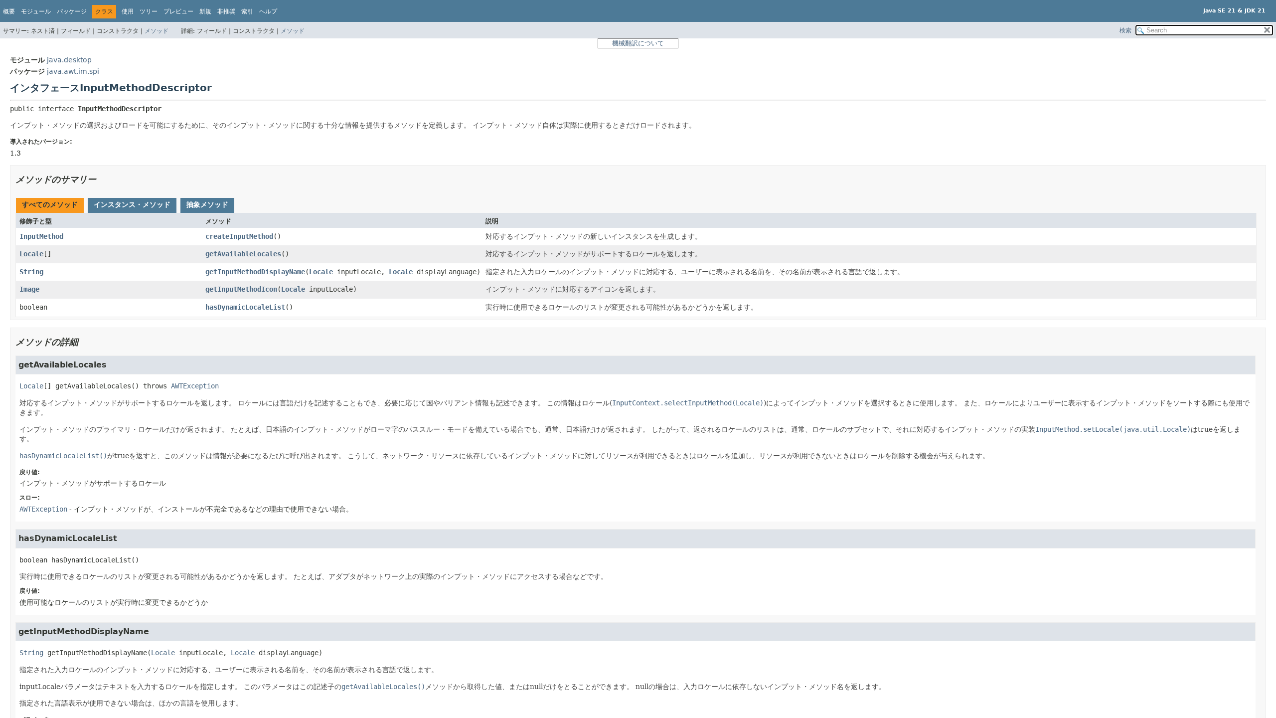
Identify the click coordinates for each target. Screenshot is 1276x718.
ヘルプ (268, 11)
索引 (247, 11)
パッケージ (72, 11)
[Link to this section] (103, 179)
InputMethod (41, 236)
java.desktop (69, 60)
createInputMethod (239, 236)
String (31, 272)
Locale (31, 254)
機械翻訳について (638, 43)
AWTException (195, 386)
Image (29, 289)
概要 (9, 11)
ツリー (149, 11)
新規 (205, 11)
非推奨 (226, 11)
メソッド (156, 30)
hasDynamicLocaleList (245, 307)
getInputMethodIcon (241, 289)
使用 (128, 11)
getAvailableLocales (243, 254)
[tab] (50, 205)
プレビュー (178, 11)
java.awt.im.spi (73, 71)
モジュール (36, 11)
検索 (1125, 30)
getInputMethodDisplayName (255, 272)
